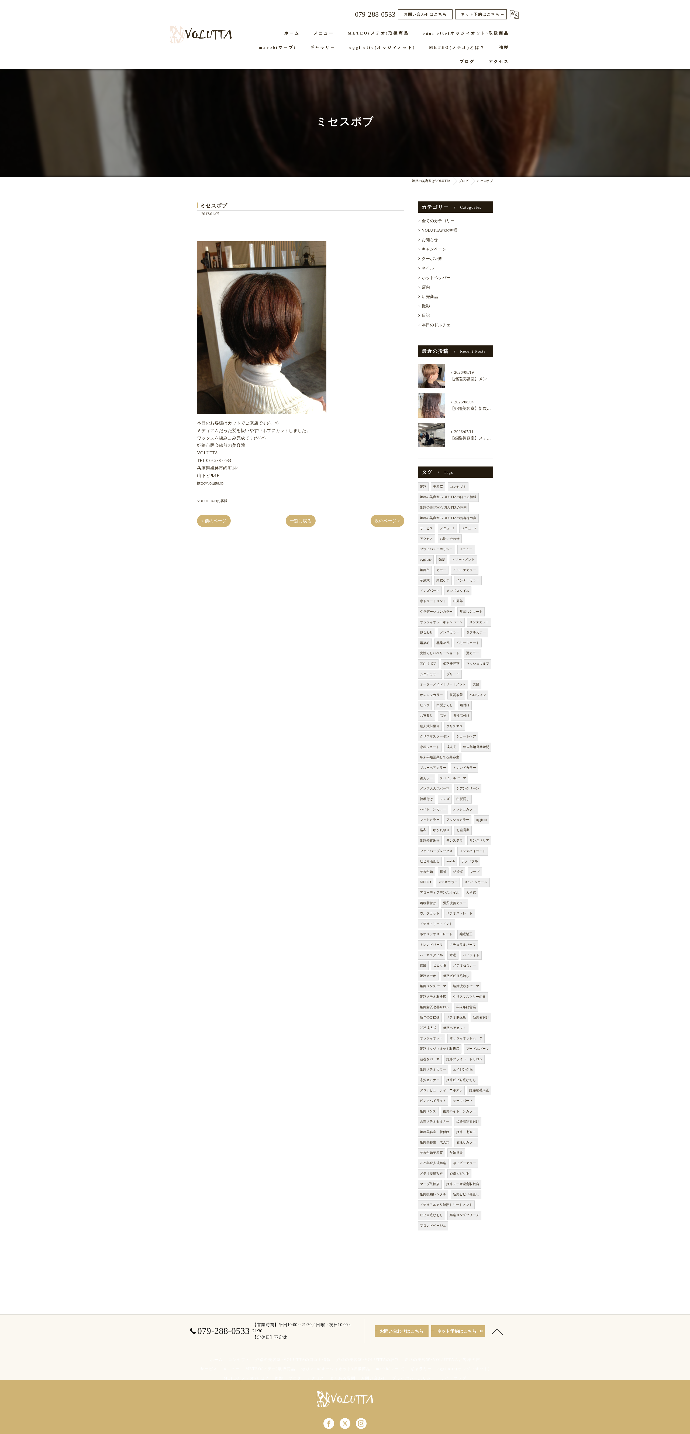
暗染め (425, 643)
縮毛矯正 (466, 934)
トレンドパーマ (431, 944)
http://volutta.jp (210, 483)
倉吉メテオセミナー (435, 1121)
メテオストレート (459, 913)
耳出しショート (471, 611)
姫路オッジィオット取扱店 (439, 1049)
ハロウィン (478, 695)
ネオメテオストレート (436, 934)
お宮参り (426, 716)
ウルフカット (430, 913)
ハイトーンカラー (433, 809)
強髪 (442, 559)
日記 (426, 315)
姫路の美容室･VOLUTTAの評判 (443, 507)
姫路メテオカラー (433, 1069)
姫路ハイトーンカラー (459, 1111)
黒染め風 (443, 643)
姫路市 (425, 570)
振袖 (443, 872)
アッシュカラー (457, 820)
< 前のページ (213, 521)
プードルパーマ (477, 1049)
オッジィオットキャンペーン (441, 622)
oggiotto (481, 820)
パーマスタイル (431, 955)
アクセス (426, 539)
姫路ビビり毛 (459, 1173)
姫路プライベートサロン (464, 1059)
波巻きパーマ (430, 1059)
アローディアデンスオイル (439, 892)
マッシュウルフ (477, 663)
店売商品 (430, 296)
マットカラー (430, 820)
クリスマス (454, 726)
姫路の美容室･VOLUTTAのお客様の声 (448, 518)
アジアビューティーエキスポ (441, 1090)
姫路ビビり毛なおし (461, 1080)
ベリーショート (467, 643)
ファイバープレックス (436, 851)
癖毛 (453, 955)
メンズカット (479, 622)
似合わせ (426, 632)
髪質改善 (456, 695)
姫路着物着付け (467, 1121)
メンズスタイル (457, 591)
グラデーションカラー (436, 611)
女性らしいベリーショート (439, 653)
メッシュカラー (464, 809)
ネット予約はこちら (480, 14)
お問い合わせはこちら (425, 14)
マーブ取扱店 (430, 1184)
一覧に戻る (301, 521)
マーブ (475, 872)
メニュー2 (468, 528)
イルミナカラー (464, 570)
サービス (426, 528)
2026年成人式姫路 (433, 1163)
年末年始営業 (466, 1007)
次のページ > (387, 521)
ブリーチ (453, 674)
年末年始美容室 (431, 1153)
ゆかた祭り (441, 830)
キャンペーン (434, 249)
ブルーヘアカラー (433, 768)
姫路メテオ (428, 976)
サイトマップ (454, 1378)
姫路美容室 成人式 (435, 1142)
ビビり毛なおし (431, 1215)
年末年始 (426, 872)
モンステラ (454, 840)
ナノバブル (469, 861)
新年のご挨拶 (430, 1017)
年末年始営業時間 (476, 747)
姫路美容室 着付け (435, 1132)
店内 (426, 287)
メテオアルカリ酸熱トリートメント (446, 1205)
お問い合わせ (450, 539)
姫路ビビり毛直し (466, 1194)
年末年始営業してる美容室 (439, 757)
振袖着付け (461, 716)
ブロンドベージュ (433, 1225)
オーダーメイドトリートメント (443, 684)
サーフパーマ (462, 1101)
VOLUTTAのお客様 (212, 501)
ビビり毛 (439, 965)
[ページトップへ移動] (497, 1331)
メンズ (445, 799)
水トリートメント (433, 601)
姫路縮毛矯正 (479, 1090)
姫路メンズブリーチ (464, 1215)
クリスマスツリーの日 (469, 997)
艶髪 (423, 965)
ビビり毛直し (430, 861)
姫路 (423, 487)
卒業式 (425, 580)
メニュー (466, 549)
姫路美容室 (451, 663)
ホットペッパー (436, 278)
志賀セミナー (430, 1080)
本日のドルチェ (436, 325)
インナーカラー (467, 580)
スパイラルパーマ (453, 778)
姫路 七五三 (466, 1132)
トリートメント (463, 559)
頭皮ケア (443, 580)
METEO (425, 882)
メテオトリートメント (436, 924)
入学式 (471, 892)
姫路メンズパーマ (433, 986)
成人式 (451, 747)
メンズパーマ (430, 591)
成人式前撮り (430, 726)
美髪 (476, 684)
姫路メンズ (428, 1111)
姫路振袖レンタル (433, 1194)
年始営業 (456, 1153)
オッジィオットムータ (466, 1038)
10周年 (458, 601)
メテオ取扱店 (456, 1017)
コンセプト (458, 487)
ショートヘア (466, 736)
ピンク (425, 705)
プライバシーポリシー (436, 549)
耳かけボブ (428, 663)
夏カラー (472, 653)
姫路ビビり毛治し (456, 976)
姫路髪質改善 (430, 840)
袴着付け (426, 799)
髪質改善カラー (454, 903)
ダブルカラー (476, 632)
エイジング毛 (462, 1069)
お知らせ (430, 240)
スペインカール (475, 882)
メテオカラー (448, 882)
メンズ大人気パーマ (435, 788)
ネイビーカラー (464, 1163)
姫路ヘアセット (454, 1028)
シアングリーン (467, 788)
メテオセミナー (464, 965)
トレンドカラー (464, 768)
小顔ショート (430, 747)
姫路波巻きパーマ (466, 986)
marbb (450, 861)
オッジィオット (431, 1038)
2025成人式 (428, 1028)
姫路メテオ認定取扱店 (462, 1184)
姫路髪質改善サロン (435, 1007)
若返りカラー (466, 1142)
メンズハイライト (473, 851)
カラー (441, 570)
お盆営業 (463, 830)
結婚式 (458, 872)
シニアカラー (430, 674)
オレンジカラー (431, 695)
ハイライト (471, 955)
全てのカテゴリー (438, 221)
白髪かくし (444, 705)
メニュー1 (447, 528)
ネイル (428, 268)
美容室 (438, 487)
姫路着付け (481, 1017)
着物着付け (428, 903)
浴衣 (423, 830)
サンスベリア (479, 840)
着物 (443, 716)
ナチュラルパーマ (463, 944)
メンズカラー (450, 632)
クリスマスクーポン (435, 736)
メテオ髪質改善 (431, 1173)
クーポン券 (432, 258)
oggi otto (426, 559)
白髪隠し (463, 799)
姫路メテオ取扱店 (433, 997)
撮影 (426, 306)
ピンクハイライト (433, 1101)
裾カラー (426, 778)
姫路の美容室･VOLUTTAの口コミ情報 (448, 497)
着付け (465, 705)
